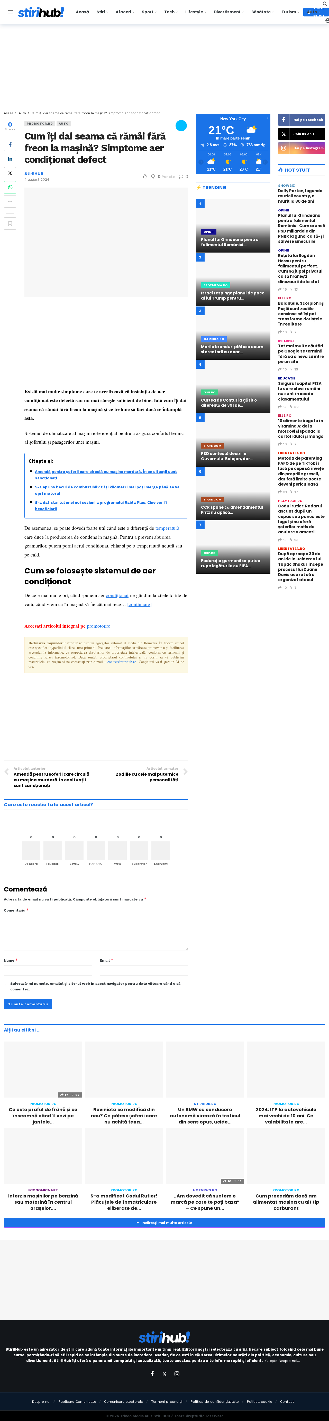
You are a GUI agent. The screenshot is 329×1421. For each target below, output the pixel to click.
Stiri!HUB (33, 173)
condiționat (117, 595)
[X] (164, 1374)
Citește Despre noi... (282, 1361)
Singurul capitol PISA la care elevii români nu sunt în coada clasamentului (300, 391)
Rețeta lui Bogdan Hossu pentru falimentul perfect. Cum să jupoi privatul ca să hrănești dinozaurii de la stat (300, 268)
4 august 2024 (36, 179)
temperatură (167, 528)
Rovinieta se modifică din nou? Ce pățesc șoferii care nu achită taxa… (124, 1115)
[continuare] (139, 604)
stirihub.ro (205, 1103)
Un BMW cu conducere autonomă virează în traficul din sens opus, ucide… (205, 1115)
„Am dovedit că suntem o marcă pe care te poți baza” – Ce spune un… (205, 1202)
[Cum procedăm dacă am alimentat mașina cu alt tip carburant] (286, 1156)
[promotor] (181, 126)
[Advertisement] (164, 68)
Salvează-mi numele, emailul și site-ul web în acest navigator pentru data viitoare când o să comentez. (95, 986)
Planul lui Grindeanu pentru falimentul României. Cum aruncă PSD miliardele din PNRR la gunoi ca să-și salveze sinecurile (301, 228)
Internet (286, 340)
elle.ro (284, 298)
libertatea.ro (291, 453)
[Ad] (233, 621)
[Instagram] (177, 1374)
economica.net (43, 1190)
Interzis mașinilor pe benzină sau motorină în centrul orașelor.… (43, 1202)
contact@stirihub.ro (121, 661)
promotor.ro (40, 123)
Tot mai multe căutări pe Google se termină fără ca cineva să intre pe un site (301, 353)
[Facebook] (152, 1374)
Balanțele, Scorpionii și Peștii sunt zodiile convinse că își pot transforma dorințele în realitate (301, 314)
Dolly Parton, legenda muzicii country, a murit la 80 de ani (300, 196)
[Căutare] (325, 4)
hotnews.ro (205, 1190)
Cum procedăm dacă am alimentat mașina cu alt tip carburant (286, 1202)
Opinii (283, 210)
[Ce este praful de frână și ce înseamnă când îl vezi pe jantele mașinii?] (43, 1070)
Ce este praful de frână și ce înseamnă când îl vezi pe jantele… (43, 1115)
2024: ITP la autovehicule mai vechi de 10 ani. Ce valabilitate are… (286, 1115)
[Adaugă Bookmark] (10, 223)
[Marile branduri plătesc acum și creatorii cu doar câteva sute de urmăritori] (233, 333)
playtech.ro (290, 500)
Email (106, 960)
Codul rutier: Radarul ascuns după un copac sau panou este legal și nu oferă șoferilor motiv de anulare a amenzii (301, 519)
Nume (11, 960)
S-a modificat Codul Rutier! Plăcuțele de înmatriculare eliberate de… (124, 1202)
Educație (286, 378)
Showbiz (286, 185)
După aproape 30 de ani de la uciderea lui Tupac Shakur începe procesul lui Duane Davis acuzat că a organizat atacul (300, 566)
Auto (64, 123)
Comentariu (16, 910)
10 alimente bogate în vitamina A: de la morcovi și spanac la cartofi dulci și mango (300, 428)
